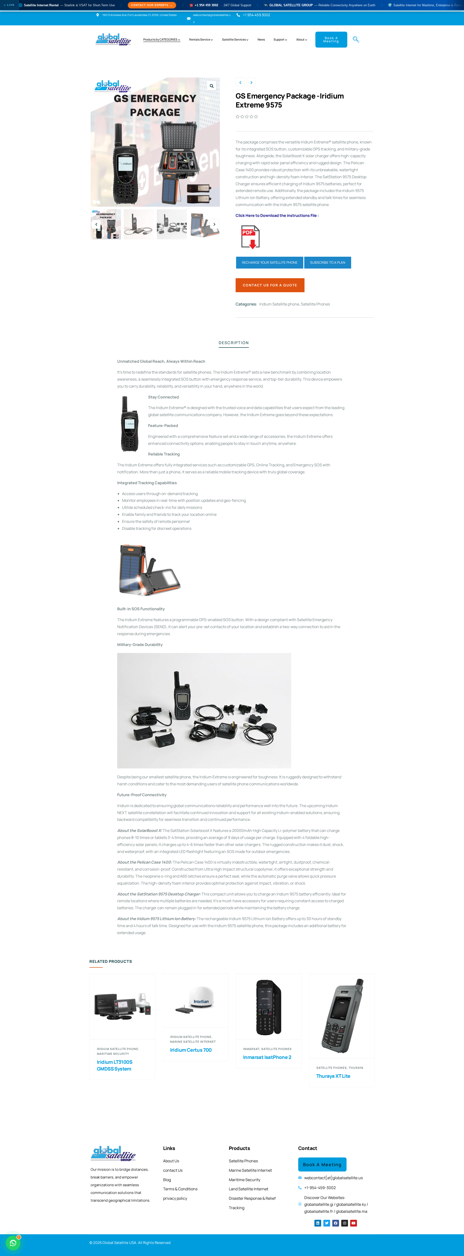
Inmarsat (182, 1049)
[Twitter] (326, 1223)
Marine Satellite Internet (123, 1042)
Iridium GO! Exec (338, 1042)
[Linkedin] (317, 1223)
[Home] (113, 39)
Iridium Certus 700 (121, 1050)
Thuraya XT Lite (264, 1076)
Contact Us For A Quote (270, 285)
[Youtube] (353, 1223)
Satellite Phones (315, 304)
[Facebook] (335, 1223)
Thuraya (286, 1068)
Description (234, 342)
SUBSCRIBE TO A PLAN (327, 262)
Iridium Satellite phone (279, 304)
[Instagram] (344, 1223)
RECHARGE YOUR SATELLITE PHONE (269, 262)
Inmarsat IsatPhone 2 (198, 1057)
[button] (354, 39)
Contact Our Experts (110, 5)
